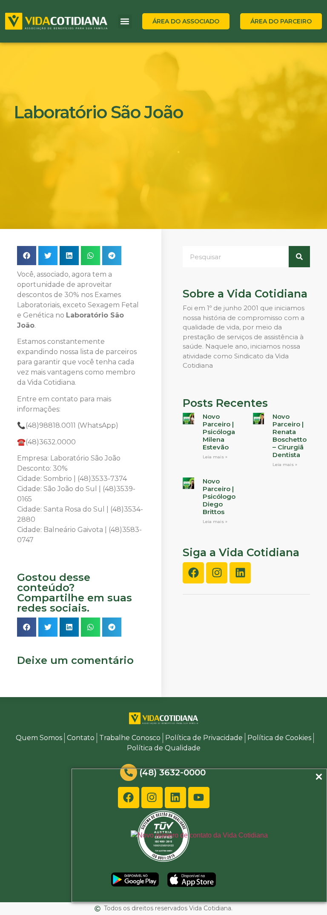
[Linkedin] (240, 572)
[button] (125, 21)
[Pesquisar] (299, 256)
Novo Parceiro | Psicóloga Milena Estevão (219, 431)
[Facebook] (193, 572)
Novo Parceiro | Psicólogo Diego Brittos (219, 496)
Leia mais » (215, 457)
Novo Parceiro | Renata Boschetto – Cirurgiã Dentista (289, 435)
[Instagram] (216, 572)
